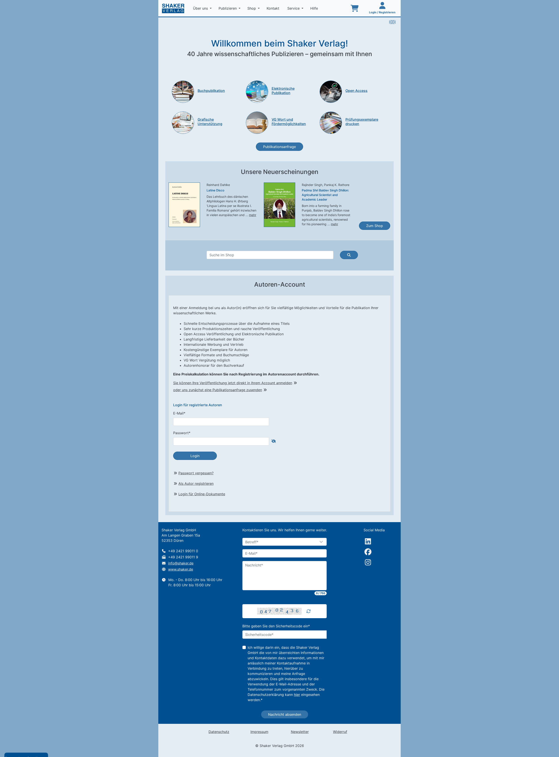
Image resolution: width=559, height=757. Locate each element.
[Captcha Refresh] (308, 611)
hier (297, 694)
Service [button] (294, 8)
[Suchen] (349, 255)
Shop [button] (252, 8)
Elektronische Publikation (283, 90)
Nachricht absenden (284, 714)
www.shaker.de (180, 569)
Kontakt (273, 8)
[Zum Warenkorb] (355, 8)
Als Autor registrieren (196, 483)
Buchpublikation (211, 90)
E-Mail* (179, 413)
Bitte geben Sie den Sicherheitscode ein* (276, 626)
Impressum (259, 731)
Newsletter (300, 731)
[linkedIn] (368, 541)
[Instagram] (368, 562)
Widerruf (340, 731)
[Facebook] (368, 552)
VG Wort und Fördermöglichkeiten (289, 121)
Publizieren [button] (228, 8)
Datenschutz (219, 731)
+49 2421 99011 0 (183, 551)
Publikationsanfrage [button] (279, 147)
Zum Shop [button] (374, 226)
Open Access (356, 90)
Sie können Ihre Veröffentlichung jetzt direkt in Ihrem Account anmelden (232, 383)
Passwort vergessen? (196, 473)
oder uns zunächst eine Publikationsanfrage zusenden (217, 390)
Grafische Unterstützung (210, 121)
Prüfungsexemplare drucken (361, 121)
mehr (252, 215)
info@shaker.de (180, 563)
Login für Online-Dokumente (201, 494)
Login (195, 456)
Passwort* (181, 433)
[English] (392, 21)
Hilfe (314, 8)
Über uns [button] (201, 8)
